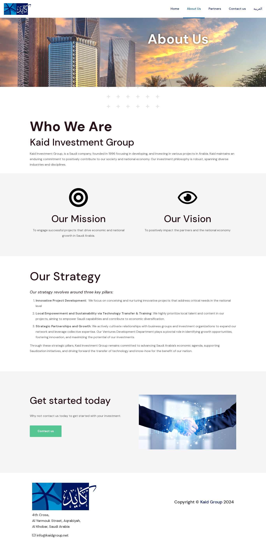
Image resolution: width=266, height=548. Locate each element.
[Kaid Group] (17, 9)
